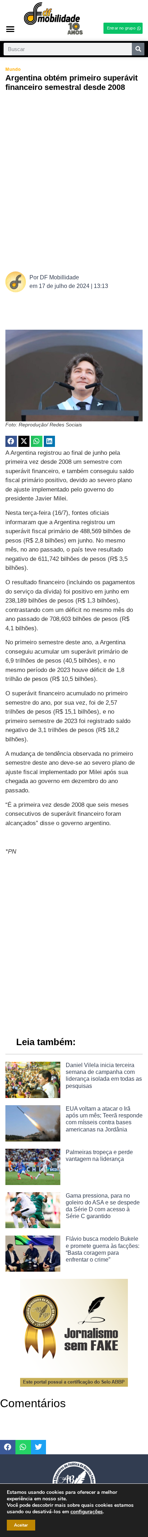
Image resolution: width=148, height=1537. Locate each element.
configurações (86, 1512)
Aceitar (21, 1525)
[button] (10, 29)
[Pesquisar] (138, 49)
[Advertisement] (74, 181)
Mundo (13, 69)
